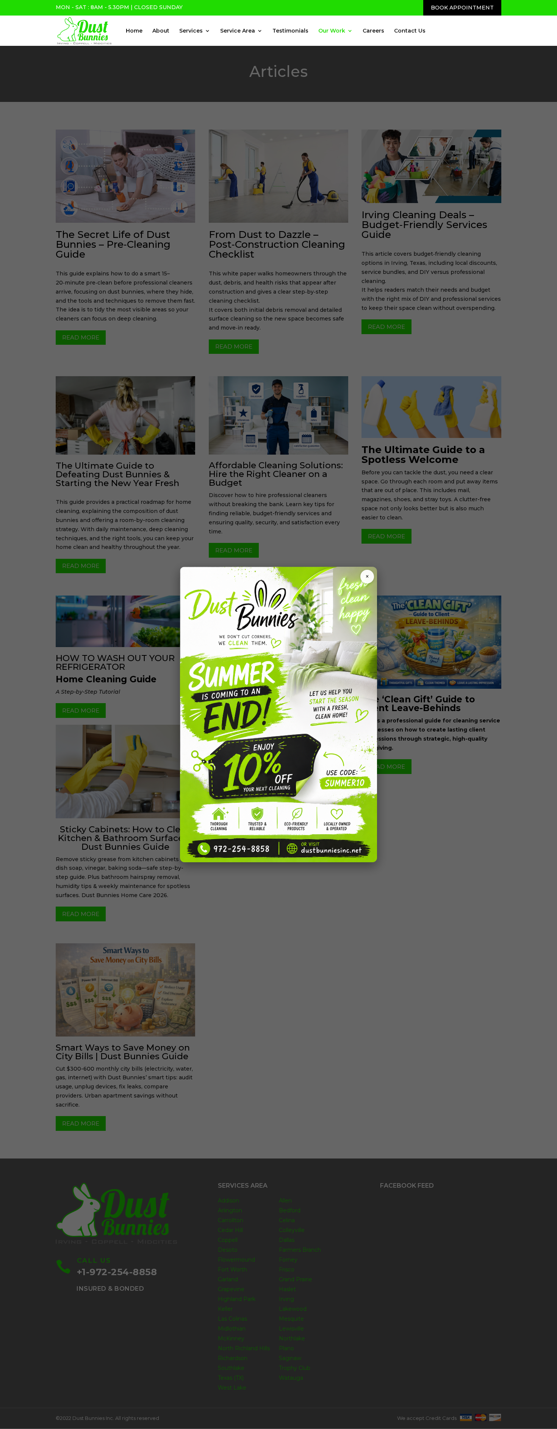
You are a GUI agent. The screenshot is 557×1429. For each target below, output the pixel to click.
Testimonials (290, 31)
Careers (373, 31)
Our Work (331, 31)
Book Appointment (462, 7)
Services (191, 31)
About (160, 31)
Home (134, 31)
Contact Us (410, 31)
